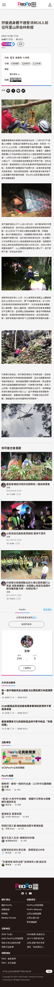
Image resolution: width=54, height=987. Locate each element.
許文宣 (8, 853)
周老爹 (8, 865)
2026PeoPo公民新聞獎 (13, 767)
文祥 (8, 487)
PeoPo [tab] (22, 609)
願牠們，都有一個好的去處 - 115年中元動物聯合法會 (26, 785)
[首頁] (27, 4)
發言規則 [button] (47, 609)
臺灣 (12, 57)
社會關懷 (15, 64)
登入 (35, 617)
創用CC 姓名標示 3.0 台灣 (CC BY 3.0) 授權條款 (16, 80)
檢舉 (20, 44)
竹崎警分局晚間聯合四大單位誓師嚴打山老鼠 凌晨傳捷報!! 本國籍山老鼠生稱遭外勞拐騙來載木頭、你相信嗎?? (28, 585)
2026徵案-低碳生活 (36, 934)
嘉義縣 (18, 57)
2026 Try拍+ (7, 934)
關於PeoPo (7, 905)
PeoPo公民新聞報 (35, 905)
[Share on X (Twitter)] (13, 91)
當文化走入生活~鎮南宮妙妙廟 (18, 837)
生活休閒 (37, 64)
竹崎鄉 (26, 57)
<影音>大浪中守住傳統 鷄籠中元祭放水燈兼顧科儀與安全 (26, 800)
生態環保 (26, 64)
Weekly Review (9, 917)
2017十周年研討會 (35, 938)
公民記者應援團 (34, 913)
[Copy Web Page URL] (23, 91)
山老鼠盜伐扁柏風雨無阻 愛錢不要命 (26, 533)
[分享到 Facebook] (8, 91)
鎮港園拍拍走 (11, 841)
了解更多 (27, 668)
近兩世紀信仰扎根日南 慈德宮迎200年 (23, 849)
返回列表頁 (26, 624)
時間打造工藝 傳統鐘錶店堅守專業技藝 (22, 825)
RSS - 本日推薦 (9, 962)
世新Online (10, 829)
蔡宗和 (8, 805)
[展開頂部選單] (49, 4)
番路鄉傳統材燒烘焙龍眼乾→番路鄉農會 (28, 484)
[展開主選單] (4, 4)
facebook (22, 893)
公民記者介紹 (33, 917)
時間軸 (5, 913)
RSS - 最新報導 (9, 958)
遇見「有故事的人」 (36, 946)
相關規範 (6, 909)
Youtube (30, 893)
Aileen (8, 790)
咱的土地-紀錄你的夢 (11, 942)
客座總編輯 (32, 921)
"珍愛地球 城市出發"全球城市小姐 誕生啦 (24, 861)
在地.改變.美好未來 (35, 942)
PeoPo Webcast (12, 817)
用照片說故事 (8, 946)
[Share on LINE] (18, 91)
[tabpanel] (26, 617)
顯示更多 (14, 74)
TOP (49, 971)
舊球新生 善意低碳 (11, 813)
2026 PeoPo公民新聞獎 (12, 938)
